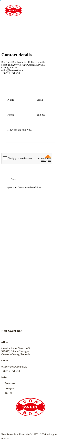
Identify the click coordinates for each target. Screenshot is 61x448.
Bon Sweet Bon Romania (15, 434)
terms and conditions (31, 187)
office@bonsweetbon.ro (12, 70)
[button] (29, 20)
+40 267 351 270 (10, 371)
